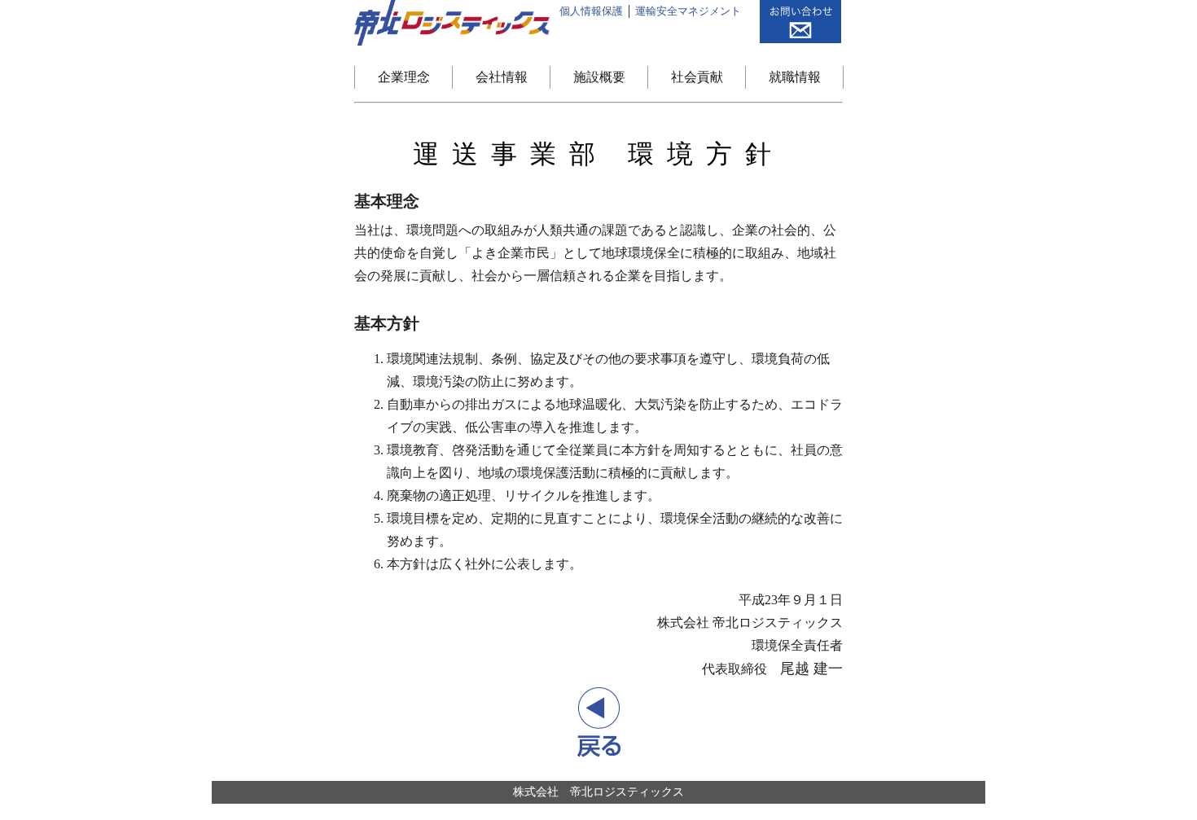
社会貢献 (697, 77)
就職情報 (795, 77)
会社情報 (502, 77)
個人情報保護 (591, 11)
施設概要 (599, 77)
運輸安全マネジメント (688, 11)
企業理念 (404, 77)
